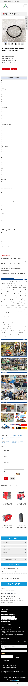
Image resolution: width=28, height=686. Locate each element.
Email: (5, 456)
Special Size (12, 614)
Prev (4, 30)
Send (6, 478)
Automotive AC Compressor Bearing (9, 619)
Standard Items (5, 614)
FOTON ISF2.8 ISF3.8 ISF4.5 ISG (11, 14)
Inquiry (17, 685)
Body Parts (5, 552)
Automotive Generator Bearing (8, 616)
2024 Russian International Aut (9, 575)
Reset (12, 478)
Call (10, 685)
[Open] (26, 23)
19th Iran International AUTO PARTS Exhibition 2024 (13, 631)
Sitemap (14, 680)
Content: (6, 462)
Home (5, 13)
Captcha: (3, 648)
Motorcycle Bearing (6, 621)
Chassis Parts (6, 556)
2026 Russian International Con (10, 568)
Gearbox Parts (6, 549)
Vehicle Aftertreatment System (10, 559)
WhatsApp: (7, 450)
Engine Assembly (7, 546)
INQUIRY (6, 69)
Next (23, 30)
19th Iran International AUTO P (9, 571)
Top (24, 685)
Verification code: (8, 471)
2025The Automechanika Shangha (10, 578)
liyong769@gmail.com (10, 593)
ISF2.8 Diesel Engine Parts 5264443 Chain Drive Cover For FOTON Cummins (12, 437)
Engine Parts (17, 13)
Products (10, 13)
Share (3, 685)
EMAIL (14, 69)
